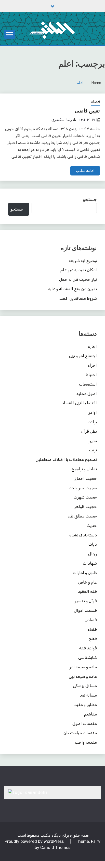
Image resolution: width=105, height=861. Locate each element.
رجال (92, 553)
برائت (92, 421)
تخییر (92, 440)
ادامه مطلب (85, 171)
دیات (92, 544)
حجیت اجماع (85, 478)
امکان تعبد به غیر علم (78, 269)
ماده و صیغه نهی (83, 676)
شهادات (90, 563)
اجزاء (92, 365)
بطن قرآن (89, 431)
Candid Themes (55, 847)
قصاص (91, 619)
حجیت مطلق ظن (82, 516)
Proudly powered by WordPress (35, 841)
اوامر (92, 412)
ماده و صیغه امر (83, 667)
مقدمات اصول (84, 723)
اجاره (92, 346)
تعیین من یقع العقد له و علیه (72, 288)
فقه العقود (87, 591)
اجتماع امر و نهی (83, 355)
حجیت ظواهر (85, 506)
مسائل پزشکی (85, 685)
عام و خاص (87, 582)
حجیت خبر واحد (83, 487)
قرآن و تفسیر (86, 600)
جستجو (90, 199)
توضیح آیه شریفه (83, 260)
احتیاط (91, 374)
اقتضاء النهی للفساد (79, 402)
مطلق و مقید (85, 704)
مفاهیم (90, 714)
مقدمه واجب (86, 742)
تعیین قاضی (87, 110)
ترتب (93, 450)
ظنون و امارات (85, 572)
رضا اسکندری (61, 120)
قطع (93, 638)
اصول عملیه (86, 393)
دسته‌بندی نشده (83, 535)
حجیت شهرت (85, 497)
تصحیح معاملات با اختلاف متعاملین (66, 459)
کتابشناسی (87, 657)
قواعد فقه (88, 648)
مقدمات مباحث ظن (80, 732)
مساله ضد (88, 695)
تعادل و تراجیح (84, 468)
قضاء (95, 101)
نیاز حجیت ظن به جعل (78, 279)
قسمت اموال (85, 610)
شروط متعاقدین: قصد (78, 298)
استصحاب (88, 384)
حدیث (92, 525)
